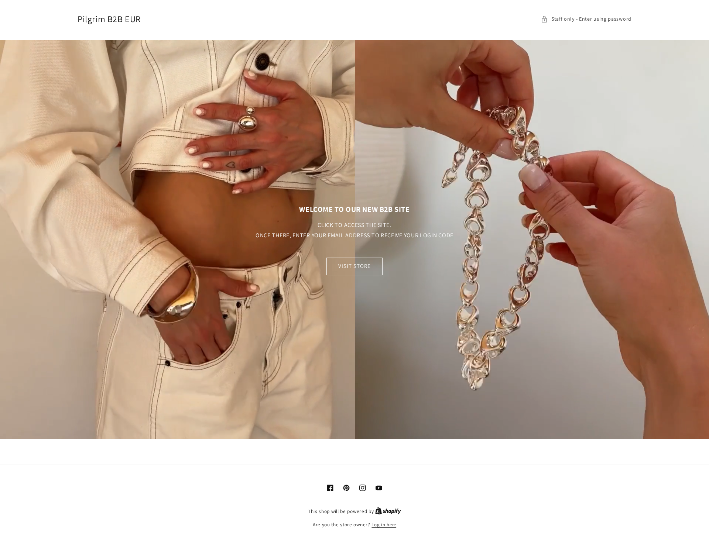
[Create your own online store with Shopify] (388, 511)
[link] (354, 239)
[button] (586, 19)
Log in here (383, 524)
